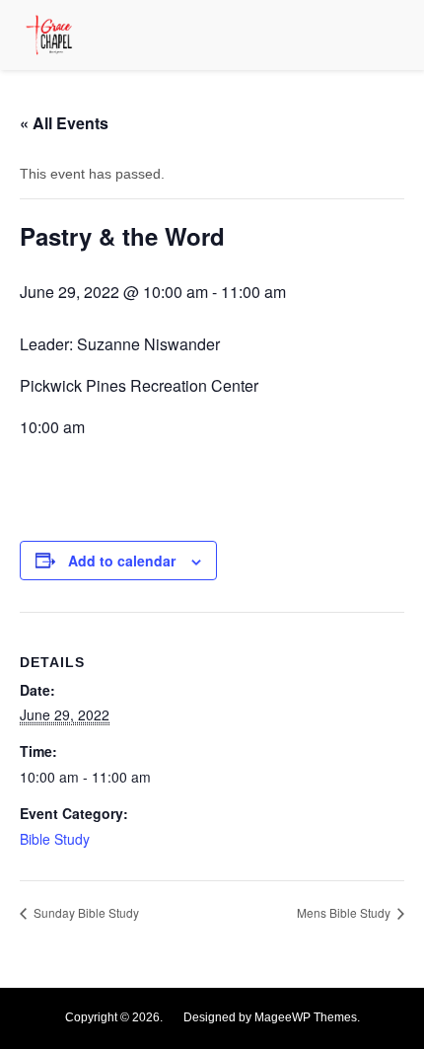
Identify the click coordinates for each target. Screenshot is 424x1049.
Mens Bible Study (345, 912)
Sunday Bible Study (85, 912)
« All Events (64, 123)
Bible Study (55, 839)
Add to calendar (122, 560)
